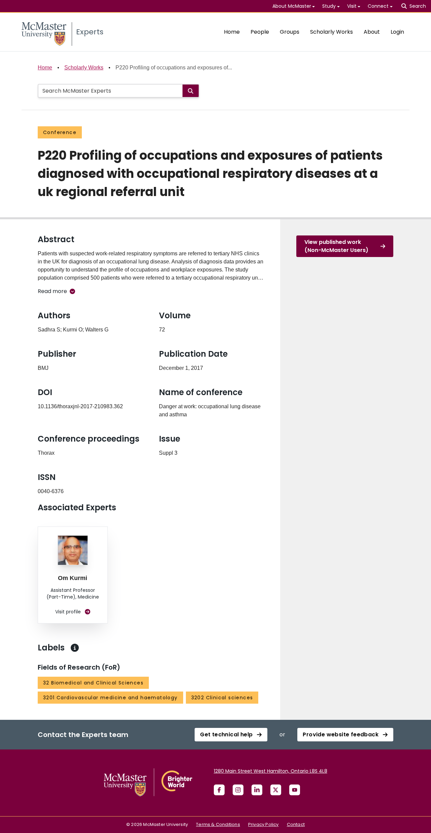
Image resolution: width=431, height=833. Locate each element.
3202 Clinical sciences (222, 697)
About (372, 32)
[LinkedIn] (257, 789)
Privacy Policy (263, 824)
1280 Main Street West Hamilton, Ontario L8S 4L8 (270, 771)
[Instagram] (238, 789)
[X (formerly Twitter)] (275, 789)
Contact (296, 824)
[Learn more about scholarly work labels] (75, 648)
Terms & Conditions (218, 824)
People (260, 32)
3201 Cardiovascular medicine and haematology (110, 697)
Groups (289, 32)
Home (232, 32)
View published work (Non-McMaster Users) (336, 246)
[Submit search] (191, 91)
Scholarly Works (331, 32)
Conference (59, 132)
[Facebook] (219, 789)
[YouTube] (294, 789)
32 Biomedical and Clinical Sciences (93, 682)
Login (397, 32)
